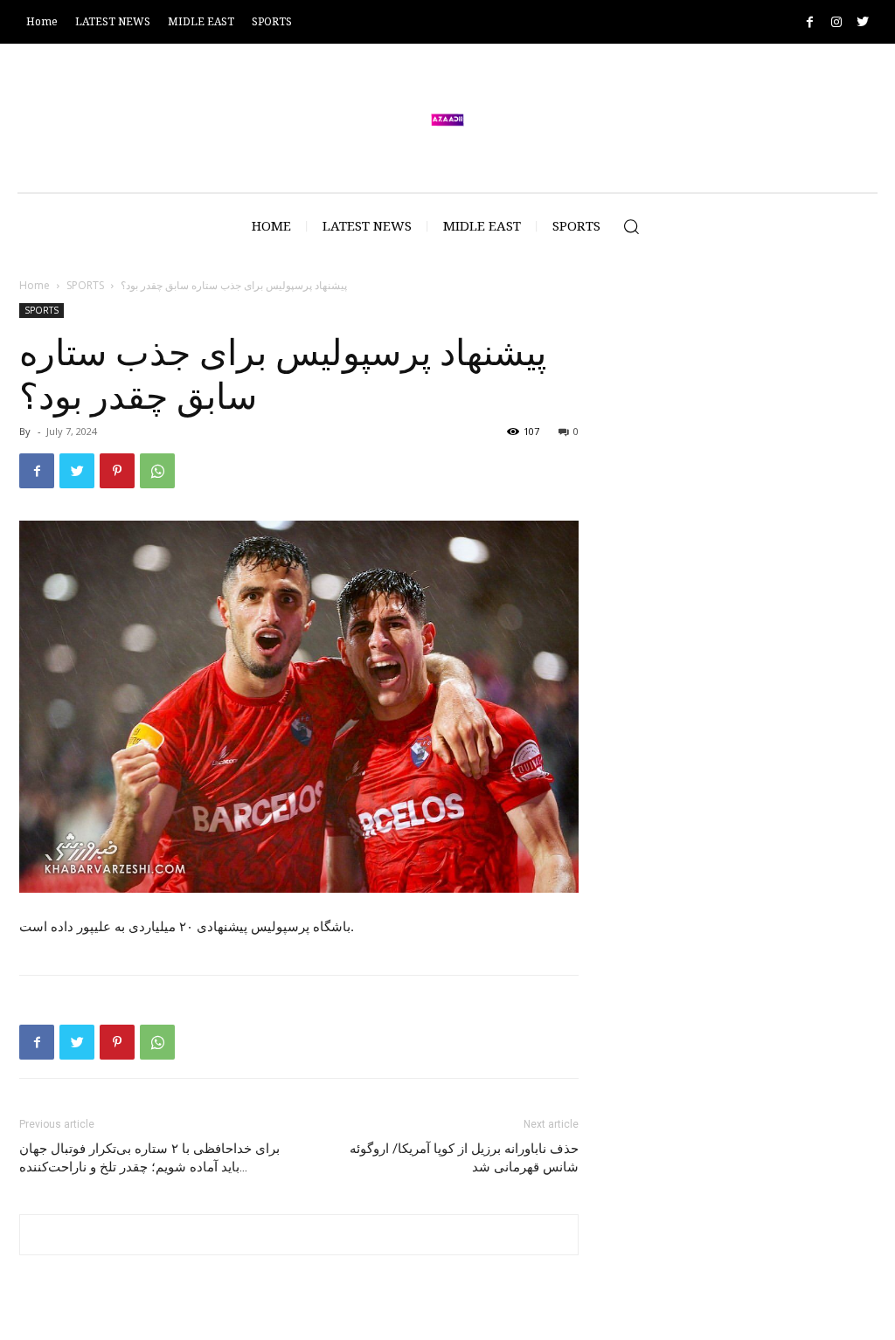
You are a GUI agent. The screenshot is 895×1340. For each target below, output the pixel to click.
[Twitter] (862, 22)
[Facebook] (809, 22)
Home (34, 285)
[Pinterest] (117, 470)
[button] (631, 226)
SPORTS (85, 285)
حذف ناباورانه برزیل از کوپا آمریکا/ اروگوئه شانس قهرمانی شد (464, 1158)
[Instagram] (836, 22)
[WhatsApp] (157, 470)
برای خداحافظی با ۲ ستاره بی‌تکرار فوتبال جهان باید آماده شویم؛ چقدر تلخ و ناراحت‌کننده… (149, 1158)
